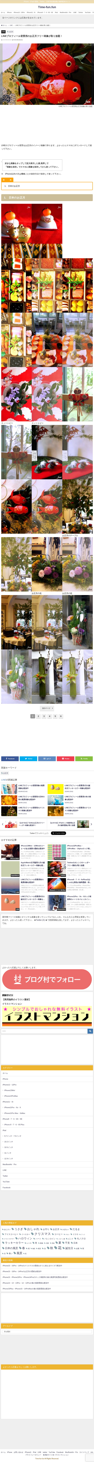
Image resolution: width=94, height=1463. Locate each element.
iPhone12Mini (9, 1090)
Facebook (6, 1187)
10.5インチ (8, 1147)
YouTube (88, 12)
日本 (75, 1243)
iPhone (9, 12)
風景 (19, 1253)
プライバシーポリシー (33, 1455)
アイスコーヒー (11, 1234)
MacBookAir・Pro (65, 12)
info (92, 1452)
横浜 (39, 1248)
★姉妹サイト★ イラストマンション (56, 1455)
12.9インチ (8, 1158)
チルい (67, 1234)
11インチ (7, 1153)
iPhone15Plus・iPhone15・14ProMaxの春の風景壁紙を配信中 (27, 1289)
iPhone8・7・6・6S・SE (45, 12)
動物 (41, 1243)
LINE (74, 12)
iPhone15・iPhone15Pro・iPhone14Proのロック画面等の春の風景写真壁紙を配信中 (35, 1277)
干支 (67, 1243)
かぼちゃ (65, 1229)
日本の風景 (11, 1248)
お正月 (11, 31)
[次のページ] (47, 710)
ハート (38, 1239)
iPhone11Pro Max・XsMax (14, 1113)
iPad (56, 12)
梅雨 (33, 1248)
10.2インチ (8, 1142)
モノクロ (81, 1239)
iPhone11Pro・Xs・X (12, 1107)
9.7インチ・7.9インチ (12, 1136)
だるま (76, 1229)
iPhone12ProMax (11, 1096)
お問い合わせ (18, 1452)
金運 (77, 1248)
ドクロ (75, 1234)
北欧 (47, 1243)
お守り (46, 1229)
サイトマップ (84, 1452)
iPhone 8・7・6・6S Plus (14, 1124)
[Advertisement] (47, 126)
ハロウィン (25, 1238)
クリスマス (42, 1233)
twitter (45, 1452)
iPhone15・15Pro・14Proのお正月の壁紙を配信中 (22, 1271)
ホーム (3, 12)
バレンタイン (49, 1239)
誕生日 (69, 1248)
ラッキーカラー (14, 1242)
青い (10, 1253)
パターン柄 (61, 1239)
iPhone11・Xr (31, 12)
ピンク (70, 1239)
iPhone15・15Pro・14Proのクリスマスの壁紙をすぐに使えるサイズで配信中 (32, 1265)
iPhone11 (28, 1452)
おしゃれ (33, 1229)
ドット (83, 1234)
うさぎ (19, 1229)
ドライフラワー (9, 1239)
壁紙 (53, 1243)
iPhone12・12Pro (19, 12)
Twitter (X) (40, 920)
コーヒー (58, 1234)
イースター (25, 1234)
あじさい (7, 1229)
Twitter (80, 12)
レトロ (29, 1243)
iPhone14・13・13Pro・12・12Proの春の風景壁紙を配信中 (26, 1283)
